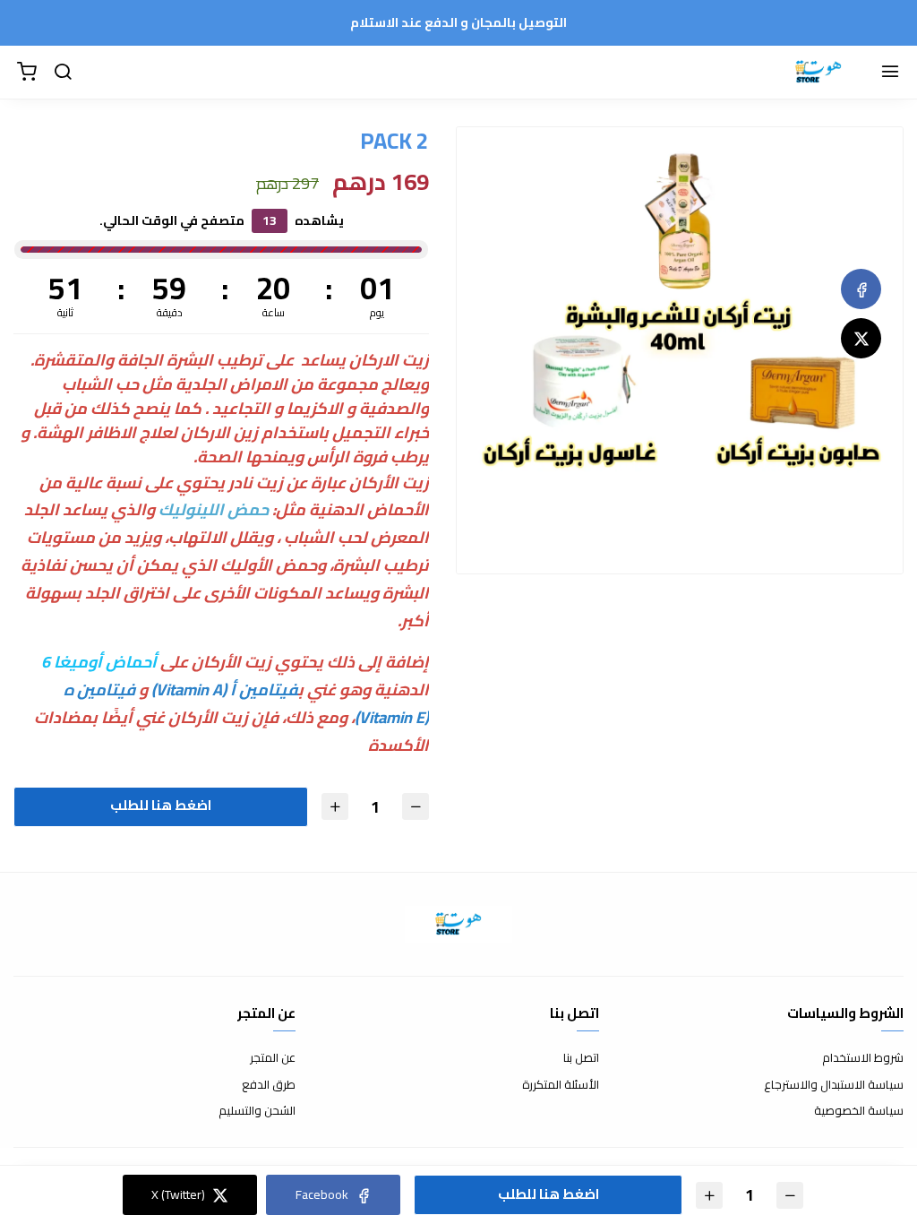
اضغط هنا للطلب (160, 805)
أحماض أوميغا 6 (99, 662)
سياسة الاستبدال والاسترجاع (834, 1085)
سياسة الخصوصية (859, 1111)
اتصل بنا (581, 1058)
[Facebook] (861, 289)
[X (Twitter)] (861, 338)
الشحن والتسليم (257, 1111)
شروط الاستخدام (863, 1058)
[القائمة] (890, 72)
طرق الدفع (269, 1085)
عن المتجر (273, 1058)
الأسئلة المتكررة (560, 1085)
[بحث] (62, 72)
